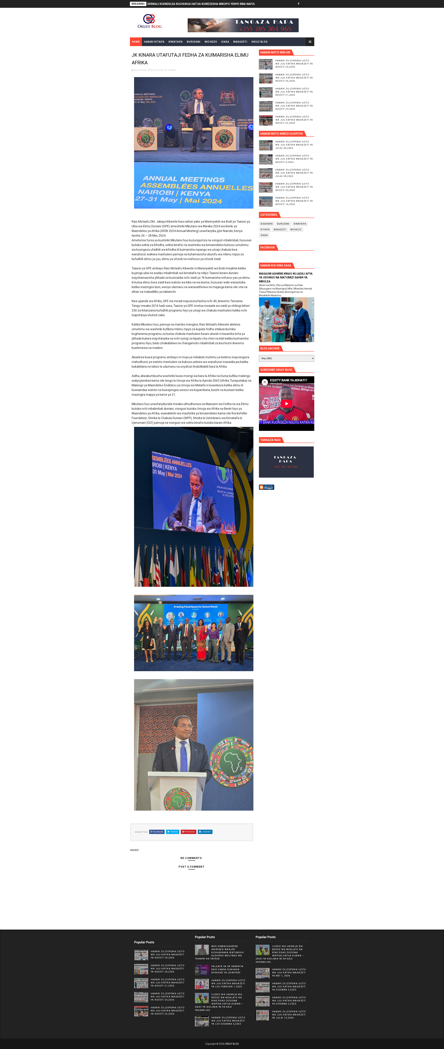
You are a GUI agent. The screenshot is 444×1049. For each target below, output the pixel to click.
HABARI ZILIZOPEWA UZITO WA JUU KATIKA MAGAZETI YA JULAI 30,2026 (294, 144)
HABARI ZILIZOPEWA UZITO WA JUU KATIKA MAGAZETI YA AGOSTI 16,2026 (294, 200)
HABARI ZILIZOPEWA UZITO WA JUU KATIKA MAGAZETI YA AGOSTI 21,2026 (294, 91)
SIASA (225, 41)
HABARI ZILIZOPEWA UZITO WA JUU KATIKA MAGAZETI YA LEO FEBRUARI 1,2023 (228, 983)
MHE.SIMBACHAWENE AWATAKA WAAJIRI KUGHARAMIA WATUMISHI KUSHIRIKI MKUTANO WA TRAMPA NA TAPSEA (219, 952)
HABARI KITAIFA (154, 41)
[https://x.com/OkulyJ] (304, 4)
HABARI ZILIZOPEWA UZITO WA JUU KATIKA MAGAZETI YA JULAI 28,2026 (294, 172)
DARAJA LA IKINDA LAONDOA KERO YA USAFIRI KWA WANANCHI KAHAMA (195, 4)
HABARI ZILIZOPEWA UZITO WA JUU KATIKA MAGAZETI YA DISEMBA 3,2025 (289, 986)
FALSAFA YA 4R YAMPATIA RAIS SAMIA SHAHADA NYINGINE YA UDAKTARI (227, 969)
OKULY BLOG (259, 41)
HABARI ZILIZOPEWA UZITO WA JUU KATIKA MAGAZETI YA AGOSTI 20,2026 (294, 63)
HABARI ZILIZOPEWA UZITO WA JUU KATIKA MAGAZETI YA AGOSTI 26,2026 (294, 77)
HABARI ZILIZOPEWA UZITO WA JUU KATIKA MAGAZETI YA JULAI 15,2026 (289, 1014)
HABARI (172, 70)
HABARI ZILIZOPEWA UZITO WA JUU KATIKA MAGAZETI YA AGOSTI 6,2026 (294, 158)
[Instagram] (310, 4)
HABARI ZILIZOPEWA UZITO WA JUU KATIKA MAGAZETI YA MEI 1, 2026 (289, 972)
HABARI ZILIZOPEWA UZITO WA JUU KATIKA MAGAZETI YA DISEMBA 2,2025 (289, 1000)
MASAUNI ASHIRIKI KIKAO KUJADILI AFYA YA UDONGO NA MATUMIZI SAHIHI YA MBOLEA (286, 277)
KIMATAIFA (176, 41)
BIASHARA (267, 224)
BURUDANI (193, 41)
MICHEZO (211, 41)
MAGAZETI (240, 41)
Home (136, 41)
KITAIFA (265, 229)
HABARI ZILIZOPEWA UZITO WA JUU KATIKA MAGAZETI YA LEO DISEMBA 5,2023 (228, 1020)
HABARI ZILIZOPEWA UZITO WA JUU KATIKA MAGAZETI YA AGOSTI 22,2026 (294, 119)
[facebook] (298, 4)
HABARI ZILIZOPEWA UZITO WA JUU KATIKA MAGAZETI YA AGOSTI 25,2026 (294, 105)
